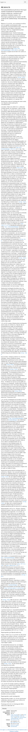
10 (8, 225)
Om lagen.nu (3, 729)
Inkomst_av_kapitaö (15, 725)
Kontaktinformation (22, 729)
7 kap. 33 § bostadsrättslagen (16, 418)
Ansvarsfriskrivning (12, 729)
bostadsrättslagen (12, 420)
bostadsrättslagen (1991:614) (17, 718)
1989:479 (3, 685)
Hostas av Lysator (14, 731)
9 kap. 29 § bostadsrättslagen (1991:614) (11, 148)
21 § (20, 714)
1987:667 (7, 150)
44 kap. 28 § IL (20, 167)
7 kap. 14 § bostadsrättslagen (11, 226)
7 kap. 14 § (13, 717)
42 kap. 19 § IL (21, 77)
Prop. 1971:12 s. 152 (15, 719)
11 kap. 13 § (21, 149)
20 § (17, 714)
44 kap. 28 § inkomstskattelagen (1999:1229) (10, 49)
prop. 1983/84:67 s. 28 (15, 721)
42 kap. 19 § (13, 714)
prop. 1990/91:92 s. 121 (12, 565)
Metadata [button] (4, 708)
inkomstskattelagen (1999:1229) (18, 716)
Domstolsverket (14, 726)
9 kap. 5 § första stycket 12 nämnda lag (14, 588)
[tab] (14, 708)
